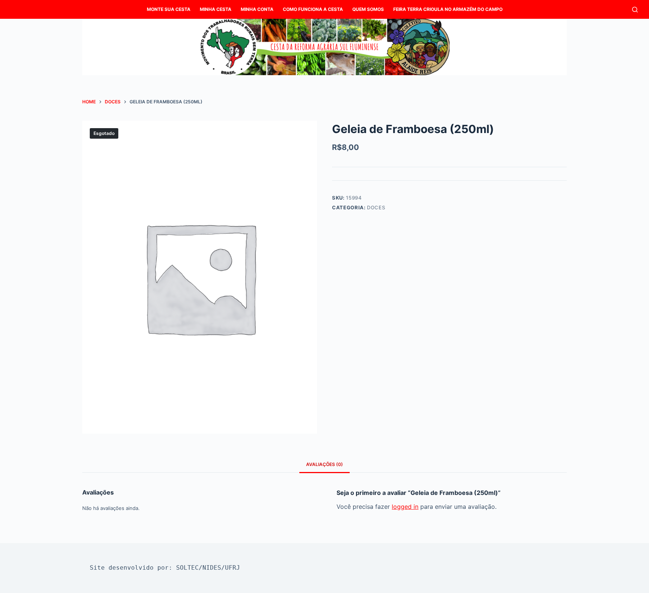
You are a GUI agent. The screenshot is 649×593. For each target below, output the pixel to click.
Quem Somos (368, 9)
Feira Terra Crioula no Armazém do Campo (448, 9)
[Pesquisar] (635, 9)
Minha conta (257, 9)
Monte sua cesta (168, 9)
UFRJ (232, 567)
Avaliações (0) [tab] (324, 464)
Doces (376, 207)
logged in (405, 506)
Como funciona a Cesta (313, 9)
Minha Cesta (215, 9)
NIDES (211, 567)
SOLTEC (187, 567)
